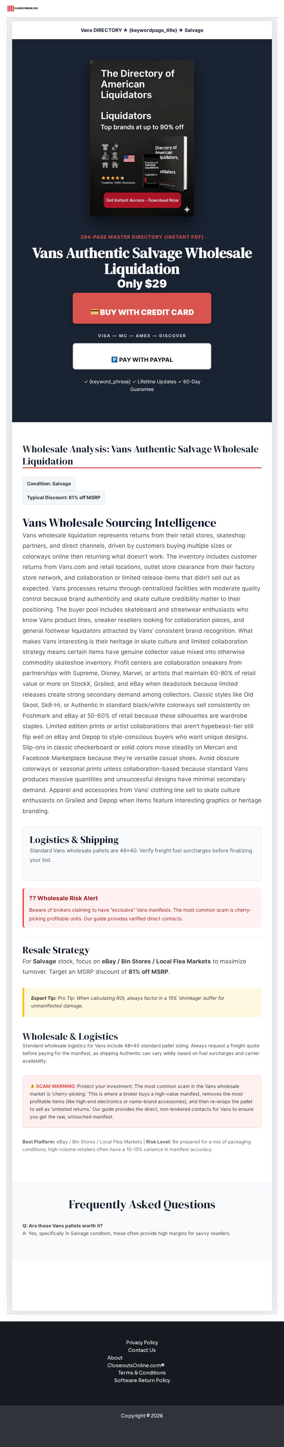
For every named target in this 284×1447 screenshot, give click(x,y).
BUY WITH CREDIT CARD (146, 312)
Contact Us (142, 1350)
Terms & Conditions (142, 1373)
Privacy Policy (142, 1343)
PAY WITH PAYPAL (145, 359)
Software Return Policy (142, 1381)
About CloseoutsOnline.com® (136, 1362)
